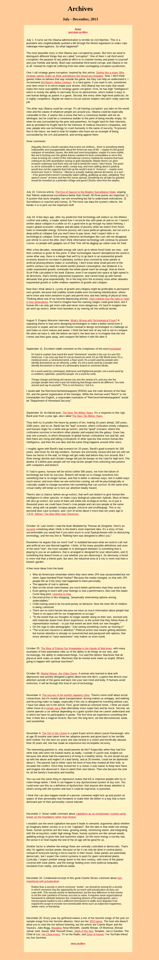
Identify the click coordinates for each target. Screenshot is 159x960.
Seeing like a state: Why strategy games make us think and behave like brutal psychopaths (75, 74)
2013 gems (96, 921)
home (78, 29)
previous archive (78, 32)
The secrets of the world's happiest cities (66, 695)
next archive (78, 943)
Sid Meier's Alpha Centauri (56, 82)
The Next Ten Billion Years (77, 412)
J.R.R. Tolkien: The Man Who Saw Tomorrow (52, 514)
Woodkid (56, 927)
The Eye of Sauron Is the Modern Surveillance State (85, 191)
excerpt (30, 529)
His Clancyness (51, 934)
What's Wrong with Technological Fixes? (93, 320)
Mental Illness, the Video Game (59, 673)
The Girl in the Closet (54, 733)
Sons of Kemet (95, 934)
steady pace (53, 708)
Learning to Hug (61, 594)
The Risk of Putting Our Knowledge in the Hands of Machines (76, 648)
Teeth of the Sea (83, 931)
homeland (114, 348)
